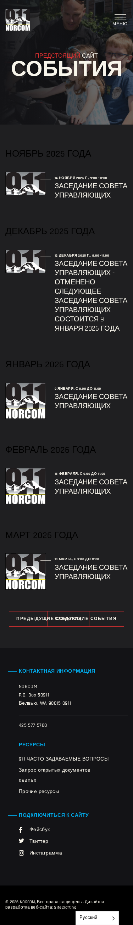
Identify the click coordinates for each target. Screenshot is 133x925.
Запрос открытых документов (54, 770)
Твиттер (39, 841)
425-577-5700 (33, 725)
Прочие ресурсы (39, 791)
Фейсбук (39, 829)
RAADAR (28, 781)
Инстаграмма (45, 853)
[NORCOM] (17, 20)
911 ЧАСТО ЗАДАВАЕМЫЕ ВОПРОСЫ (64, 759)
